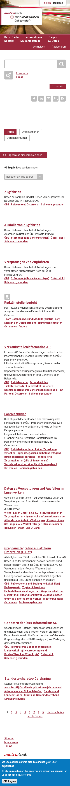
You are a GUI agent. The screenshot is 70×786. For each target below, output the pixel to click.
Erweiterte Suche (17, 75)
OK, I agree (9, 781)
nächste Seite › (55, 712)
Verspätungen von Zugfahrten (26, 262)
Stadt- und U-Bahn (29, 527)
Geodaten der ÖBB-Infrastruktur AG (30, 623)
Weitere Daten (15, 256)
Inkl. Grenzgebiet (45, 464)
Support (53, 37)
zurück (59, 86)
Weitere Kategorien (7, 297)
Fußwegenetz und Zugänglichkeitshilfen (35, 583)
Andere (23, 326)
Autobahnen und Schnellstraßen (23, 691)
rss (63, 99)
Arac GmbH (11, 687)
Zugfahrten (12, 192)
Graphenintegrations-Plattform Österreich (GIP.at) (27, 550)
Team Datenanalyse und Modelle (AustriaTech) (32, 319)
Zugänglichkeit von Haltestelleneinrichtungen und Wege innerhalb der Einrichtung (34, 591)
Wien (47, 524)
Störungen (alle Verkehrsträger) (30, 237)
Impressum (11, 742)
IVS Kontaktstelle (30, 40)
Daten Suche (11, 37)
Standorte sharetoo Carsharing (27, 678)
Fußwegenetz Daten (15, 542)
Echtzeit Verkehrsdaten (7, 186)
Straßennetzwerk (14, 698)
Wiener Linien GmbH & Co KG (21, 512)
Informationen (34, 37)
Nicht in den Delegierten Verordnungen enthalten (33, 322)
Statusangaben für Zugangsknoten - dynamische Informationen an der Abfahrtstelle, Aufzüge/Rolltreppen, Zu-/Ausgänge (35, 516)
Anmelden (39, 46)
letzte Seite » (35, 716)
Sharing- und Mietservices (7, 673)
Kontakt (9, 40)
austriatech (15, 755)
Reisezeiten (18, 204)
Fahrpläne (29, 456)
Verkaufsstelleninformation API (27, 347)
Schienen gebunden (52, 204)
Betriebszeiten (19, 382)
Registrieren (59, 46)
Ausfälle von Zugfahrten (22, 225)
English (47, 2)
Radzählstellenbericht (20, 302)
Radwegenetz (12, 587)
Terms (8, 746)
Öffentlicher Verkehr (7, 219)
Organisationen (30, 131)
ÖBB (6, 204)
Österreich (33, 204)
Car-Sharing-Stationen (33, 687)
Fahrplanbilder (15, 414)
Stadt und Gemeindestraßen (41, 695)
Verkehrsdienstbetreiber (19, 464)
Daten (10, 131)
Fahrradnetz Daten (7, 542)
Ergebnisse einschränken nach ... (26, 155)
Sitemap (9, 738)
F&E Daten (53, 40)
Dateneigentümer (17, 137)
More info (26, 774)
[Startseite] (21, 17)
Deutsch (58, 2)
